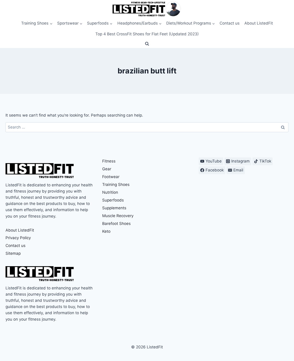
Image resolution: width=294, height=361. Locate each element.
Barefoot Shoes (116, 223)
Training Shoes (116, 184)
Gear (106, 169)
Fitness (109, 161)
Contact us (230, 23)
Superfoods (113, 200)
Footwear (110, 176)
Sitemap (13, 253)
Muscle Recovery (117, 215)
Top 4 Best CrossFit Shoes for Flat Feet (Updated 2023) (147, 34)
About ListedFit (258, 23)
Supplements (114, 208)
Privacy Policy (18, 237)
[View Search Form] (147, 44)
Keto (106, 231)
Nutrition (110, 192)
